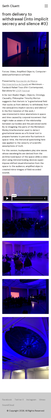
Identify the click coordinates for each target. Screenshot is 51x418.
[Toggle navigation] (46, 6)
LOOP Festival (23, 90)
